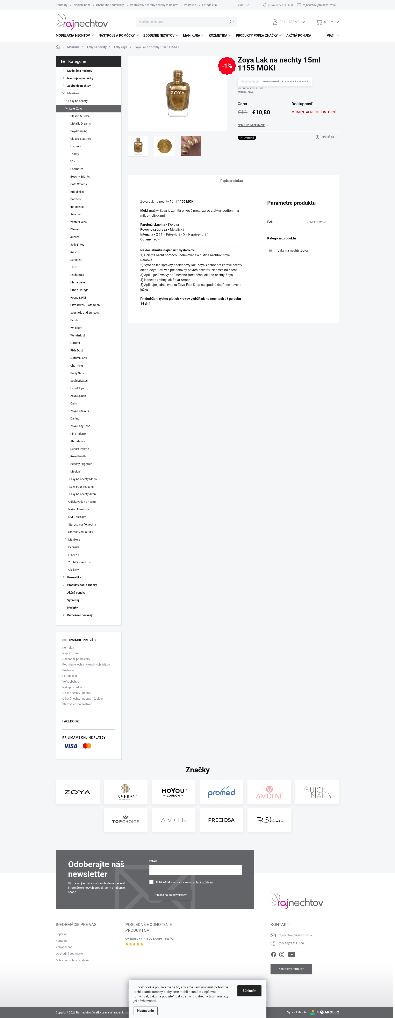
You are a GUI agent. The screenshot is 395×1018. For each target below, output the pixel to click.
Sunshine (76, 259)
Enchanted (77, 274)
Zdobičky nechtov (79, 562)
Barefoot (76, 199)
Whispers (76, 327)
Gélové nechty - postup (76, 692)
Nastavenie (145, 1011)
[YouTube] (291, 954)
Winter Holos (78, 222)
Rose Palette (78, 456)
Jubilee (74, 237)
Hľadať (231, 21)
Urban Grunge (79, 290)
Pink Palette (78, 433)
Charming (76, 365)
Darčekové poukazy (80, 615)
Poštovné (190, 5)
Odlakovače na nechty (82, 501)
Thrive (74, 267)
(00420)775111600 (291, 943)
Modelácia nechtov (79, 70)
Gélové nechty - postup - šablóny (82, 698)
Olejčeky (73, 569)
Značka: (245, 92)
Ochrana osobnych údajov (72, 960)
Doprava (61, 934)
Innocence (77, 206)
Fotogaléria (209, 5)
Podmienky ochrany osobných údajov (154, 5)
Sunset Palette (79, 449)
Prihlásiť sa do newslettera (170, 895)
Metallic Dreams (80, 123)
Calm (73, 403)
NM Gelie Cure (77, 517)
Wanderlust (77, 335)
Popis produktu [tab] (231, 181)
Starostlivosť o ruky (80, 532)
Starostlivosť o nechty (82, 524)
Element (75, 229)
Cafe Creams (78, 184)
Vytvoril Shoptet (297, 1012)
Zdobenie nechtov (79, 85)
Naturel (75, 342)
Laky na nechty (78, 101)
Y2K (73, 161)
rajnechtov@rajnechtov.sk (295, 935)
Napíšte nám (82, 5)
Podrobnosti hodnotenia (295, 81)
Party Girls (77, 373)
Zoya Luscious (79, 411)
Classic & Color (79, 116)
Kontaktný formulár (291, 969)
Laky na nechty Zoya (293, 250)
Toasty (74, 154)
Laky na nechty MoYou (83, 479)
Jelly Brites (77, 244)
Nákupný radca (72, 687)
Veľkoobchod (70, 681)
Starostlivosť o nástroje (77, 704)
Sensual (75, 214)
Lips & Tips (77, 388)
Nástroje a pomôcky (80, 78)
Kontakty (61, 5)
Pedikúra (74, 547)
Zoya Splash (78, 395)
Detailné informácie (251, 125)
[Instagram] (282, 954)
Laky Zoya (75, 108)
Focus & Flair (78, 297)
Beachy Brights (80, 176)
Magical (75, 471)
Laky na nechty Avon (82, 494)
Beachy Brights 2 (81, 464)
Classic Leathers (80, 138)
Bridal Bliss (77, 191)
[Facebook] (274, 954)
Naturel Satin (78, 358)
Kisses (74, 252)
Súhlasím (249, 991)
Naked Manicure (78, 509)
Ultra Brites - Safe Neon (85, 305)
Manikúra (73, 93)
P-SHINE (73, 554)
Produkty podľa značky (82, 585)
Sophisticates (79, 380)
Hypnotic (76, 146)
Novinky (72, 607)
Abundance (77, 441)
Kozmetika (74, 577)
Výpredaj (73, 600)
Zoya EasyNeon (80, 426)
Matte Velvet (78, 282)
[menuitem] (75, 35)
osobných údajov (202, 882)
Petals (74, 320)
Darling (74, 418)
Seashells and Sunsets (84, 312)
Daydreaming (78, 131)
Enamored (77, 169)
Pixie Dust (76, 350)
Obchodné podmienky (110, 5)
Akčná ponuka (76, 592)
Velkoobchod (64, 947)
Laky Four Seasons (81, 486)
